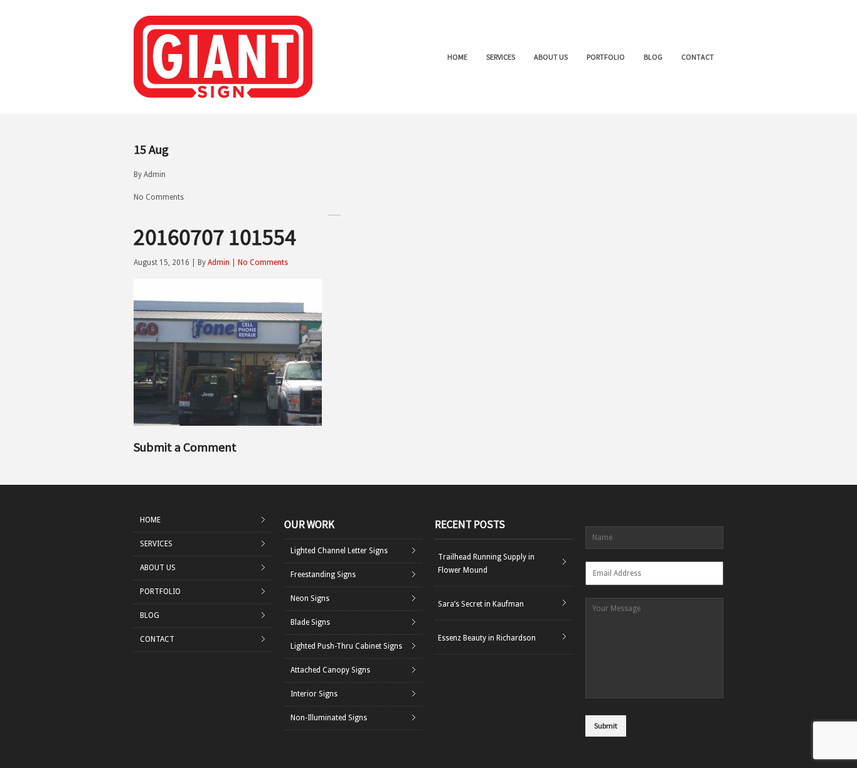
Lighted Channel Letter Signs (339, 550)
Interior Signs (314, 694)
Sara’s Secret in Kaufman (481, 604)
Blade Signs (310, 622)
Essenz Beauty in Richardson (487, 638)
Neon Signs (309, 598)
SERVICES (500, 57)
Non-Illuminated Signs (328, 717)
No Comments (159, 197)
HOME (457, 57)
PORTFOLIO (606, 57)
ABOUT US (551, 57)
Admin (155, 174)
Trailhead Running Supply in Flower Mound (486, 564)
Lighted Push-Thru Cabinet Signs (346, 646)
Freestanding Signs (323, 574)
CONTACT (697, 57)
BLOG (653, 57)
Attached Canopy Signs (330, 670)
